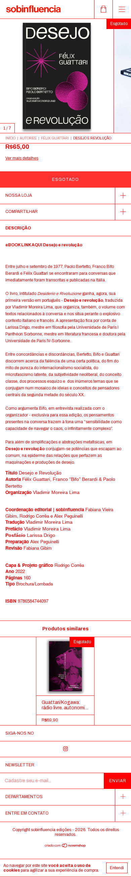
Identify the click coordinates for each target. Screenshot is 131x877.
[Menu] (122, 9)
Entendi (117, 868)
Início (10, 138)
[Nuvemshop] (66, 846)
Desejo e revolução (62, 245)
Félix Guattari (55, 138)
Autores (28, 138)
